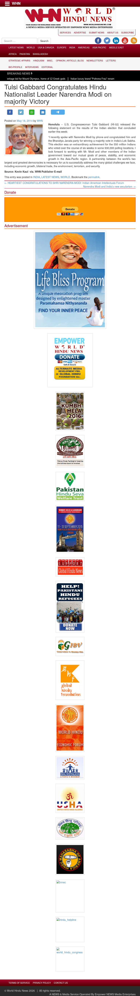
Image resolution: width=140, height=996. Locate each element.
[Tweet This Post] (21, 112)
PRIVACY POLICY (42, 982)
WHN (40, 120)
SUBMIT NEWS (96, 32)
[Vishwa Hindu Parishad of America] (70, 451)
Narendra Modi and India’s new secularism (109, 186)
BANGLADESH (40, 53)
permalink (94, 177)
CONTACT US (61, 982)
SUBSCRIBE (127, 32)
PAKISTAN (25, 53)
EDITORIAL (47, 66)
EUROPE (61, 47)
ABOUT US (112, 32)
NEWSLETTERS (95, 60)
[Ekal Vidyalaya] (70, 767)
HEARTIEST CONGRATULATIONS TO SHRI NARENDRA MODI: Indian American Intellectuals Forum (64, 183)
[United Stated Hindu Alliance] (70, 798)
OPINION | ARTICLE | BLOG (70, 60)
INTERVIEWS (32, 66)
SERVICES (65, 32)
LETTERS (111, 60)
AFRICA (13, 53)
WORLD (31, 47)
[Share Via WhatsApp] (31, 112)
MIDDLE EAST (116, 47)
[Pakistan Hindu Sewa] (70, 486)
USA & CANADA (46, 47)
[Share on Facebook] (10, 112)
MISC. (50, 60)
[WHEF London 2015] (70, 529)
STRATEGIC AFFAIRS (19, 60)
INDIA (72, 47)
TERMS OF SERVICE (19, 982)
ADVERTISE (80, 32)
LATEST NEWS (16, 47)
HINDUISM (38, 60)
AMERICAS (84, 47)
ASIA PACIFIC (99, 47)
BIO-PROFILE (15, 66)
